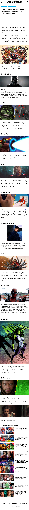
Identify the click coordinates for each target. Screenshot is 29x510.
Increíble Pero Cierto (11, 6)
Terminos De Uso (23, 503)
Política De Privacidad (13, 503)
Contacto (4, 503)
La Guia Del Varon (14, 1)
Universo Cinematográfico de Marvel (10, 43)
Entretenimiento (4, 6)
